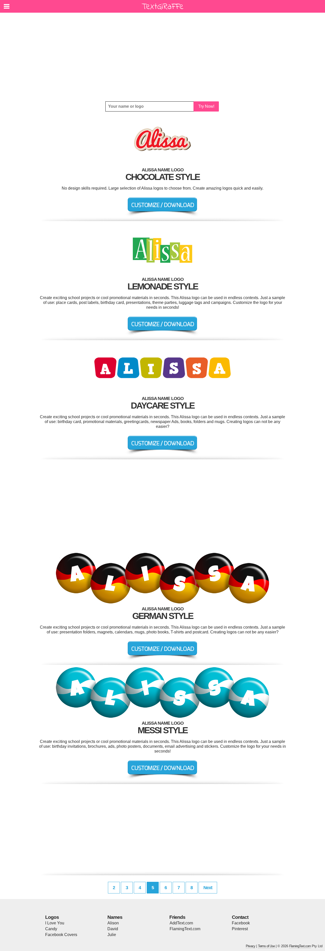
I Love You (54, 923)
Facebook (241, 923)
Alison (113, 923)
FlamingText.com (185, 929)
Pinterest (240, 929)
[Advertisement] (162, 57)
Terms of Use (266, 946)
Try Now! (206, 106)
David (112, 929)
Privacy (250, 946)
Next (207, 887)
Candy (51, 929)
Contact (240, 917)
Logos (52, 917)
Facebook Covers (61, 934)
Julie (111, 934)
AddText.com (181, 923)
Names (114, 917)
